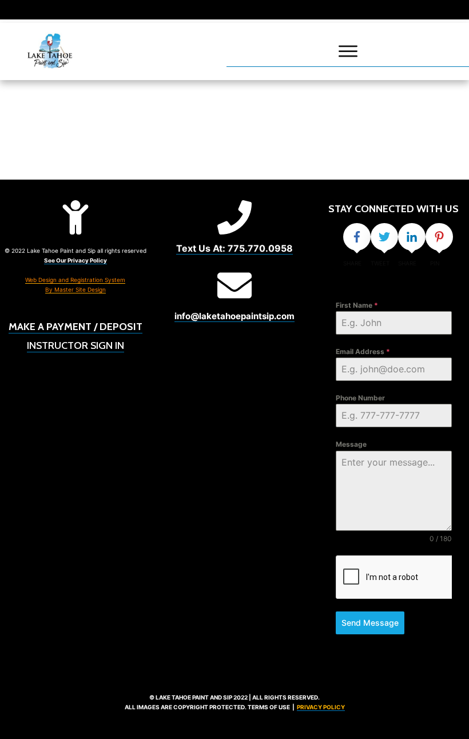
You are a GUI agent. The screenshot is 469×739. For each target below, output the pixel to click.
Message (351, 444)
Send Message (370, 622)
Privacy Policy (321, 707)
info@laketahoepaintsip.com (234, 316)
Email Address (363, 351)
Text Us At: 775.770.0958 (234, 248)
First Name (357, 305)
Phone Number (360, 398)
